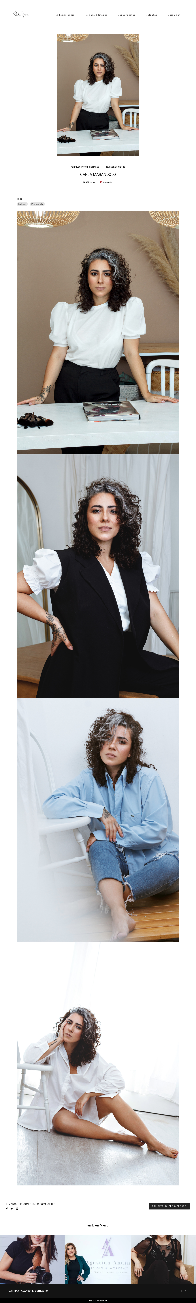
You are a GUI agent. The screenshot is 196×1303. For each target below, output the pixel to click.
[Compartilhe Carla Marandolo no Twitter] (12, 1208)
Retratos (152, 15)
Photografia (37, 204)
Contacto (41, 1291)
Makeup (22, 204)
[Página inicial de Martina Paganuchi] (21, 15)
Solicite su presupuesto (169, 1206)
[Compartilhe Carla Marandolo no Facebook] (7, 1208)
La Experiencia (65, 15)
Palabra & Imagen (96, 15)
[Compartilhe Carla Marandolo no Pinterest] (17, 1208)
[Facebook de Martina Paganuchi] (181, 1291)
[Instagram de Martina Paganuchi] (185, 1291)
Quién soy (174, 15)
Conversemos (127, 15)
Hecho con (98, 1300)
